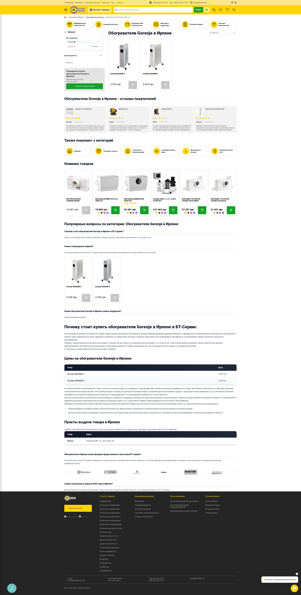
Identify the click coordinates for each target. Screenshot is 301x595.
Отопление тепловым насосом (146, 513)
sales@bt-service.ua (197, 578)
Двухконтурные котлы (108, 544)
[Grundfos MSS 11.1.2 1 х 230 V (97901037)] (161, 212)
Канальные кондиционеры (110, 513)
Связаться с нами (75, 508)
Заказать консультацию (84, 86)
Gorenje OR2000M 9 (150, 74)
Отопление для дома (143, 509)
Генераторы (104, 567)
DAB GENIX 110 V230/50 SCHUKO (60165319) (220, 200)
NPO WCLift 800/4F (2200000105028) (73, 200)
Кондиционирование (143, 505)
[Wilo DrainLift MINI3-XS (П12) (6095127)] (103, 212)
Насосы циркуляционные (109, 548)
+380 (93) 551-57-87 (156, 578)
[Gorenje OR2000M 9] (144, 87)
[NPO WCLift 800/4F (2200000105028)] (67, 212)
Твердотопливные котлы (109, 536)
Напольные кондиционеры (110, 517)
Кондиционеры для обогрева (111, 528)
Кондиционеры (105, 501)
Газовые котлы (105, 532)
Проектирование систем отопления (183, 511)
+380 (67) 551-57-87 (156, 580)
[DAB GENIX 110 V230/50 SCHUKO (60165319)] (219, 212)
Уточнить (95, 46)
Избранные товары (212, 505)
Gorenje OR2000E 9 (117, 74)
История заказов (211, 509)
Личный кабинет (211, 501)
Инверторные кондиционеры (111, 524)
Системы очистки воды (144, 517)
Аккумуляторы (105, 563)
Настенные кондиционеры (110, 505)
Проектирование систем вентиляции (184, 501)
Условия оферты (211, 513)
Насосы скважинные (108, 551)
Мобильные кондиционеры (110, 520)
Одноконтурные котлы (108, 540)
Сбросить (71, 46)
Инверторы (104, 559)
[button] (66, 472)
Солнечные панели (107, 555)
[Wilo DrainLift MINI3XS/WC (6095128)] (132, 212)
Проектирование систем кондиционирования (179, 506)
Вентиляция (139, 501)
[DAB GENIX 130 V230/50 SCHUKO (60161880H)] (190, 212)
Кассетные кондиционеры (110, 509)
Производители (106, 571)
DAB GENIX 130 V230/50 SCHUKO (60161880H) (191, 200)
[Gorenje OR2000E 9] (111, 87)
